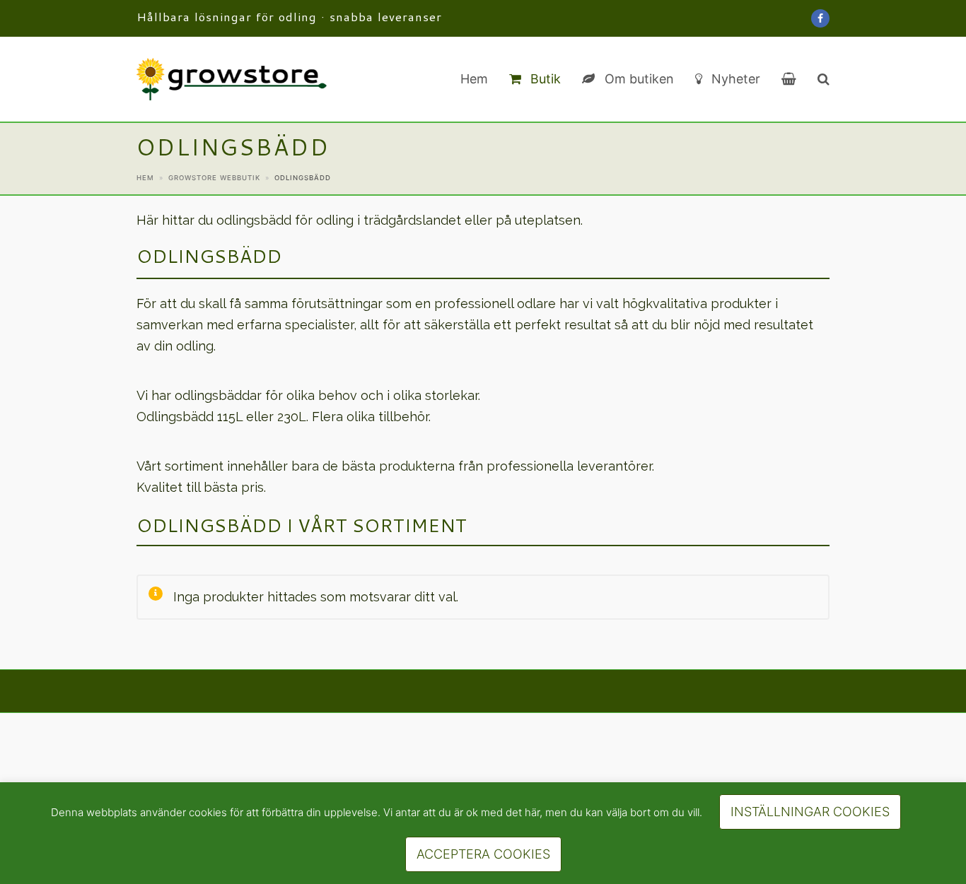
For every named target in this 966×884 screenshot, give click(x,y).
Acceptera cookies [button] (483, 854)
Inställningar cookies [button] (810, 811)
